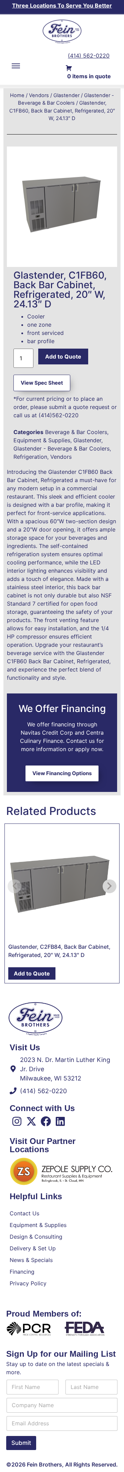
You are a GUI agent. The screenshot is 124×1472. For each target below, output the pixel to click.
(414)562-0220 (59, 415)
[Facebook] (46, 1121)
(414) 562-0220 (89, 55)
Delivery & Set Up (33, 1248)
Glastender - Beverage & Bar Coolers (61, 448)
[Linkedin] (60, 1121)
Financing (22, 1271)
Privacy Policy (28, 1283)
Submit (21, 1442)
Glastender (66, 95)
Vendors (39, 95)
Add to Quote (63, 356)
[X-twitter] (31, 1121)
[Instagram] (17, 1121)
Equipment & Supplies (41, 440)
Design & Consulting (36, 1236)
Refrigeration (30, 456)
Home (17, 95)
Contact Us (24, 1213)
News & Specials (31, 1260)
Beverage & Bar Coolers (76, 432)
